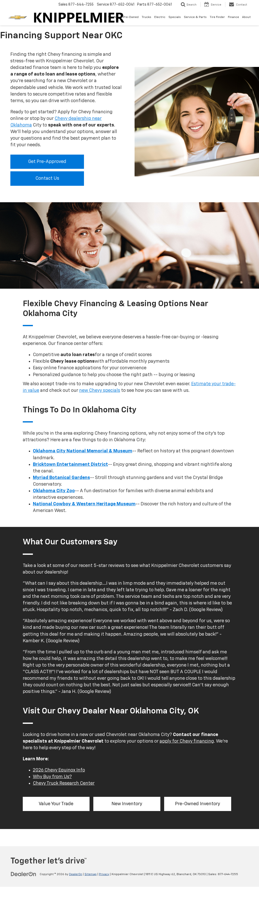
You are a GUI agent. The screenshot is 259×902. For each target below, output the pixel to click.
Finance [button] (233, 17)
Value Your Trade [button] (56, 804)
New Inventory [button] (127, 804)
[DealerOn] (23, 874)
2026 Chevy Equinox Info (59, 770)
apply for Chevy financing (187, 741)
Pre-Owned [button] (131, 17)
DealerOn (75, 874)
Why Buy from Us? (52, 777)
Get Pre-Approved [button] (47, 161)
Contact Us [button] (47, 178)
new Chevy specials (99, 390)
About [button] (246, 17)
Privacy (104, 874)
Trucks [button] (146, 17)
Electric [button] (159, 17)
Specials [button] (174, 17)
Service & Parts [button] (195, 17)
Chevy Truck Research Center (64, 783)
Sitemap (90, 874)
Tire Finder (217, 17)
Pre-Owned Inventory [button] (197, 804)
